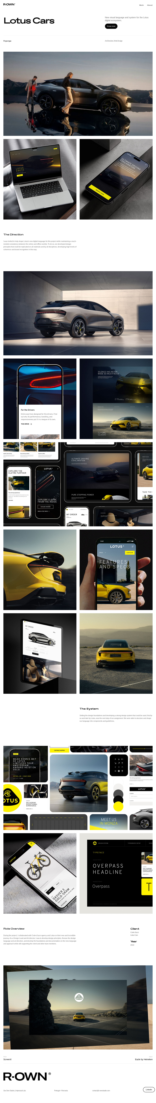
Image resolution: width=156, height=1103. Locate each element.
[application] (78, 94)
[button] (78, 93)
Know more (111, 26)
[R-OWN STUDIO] (9, 4)
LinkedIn (149, 1090)
